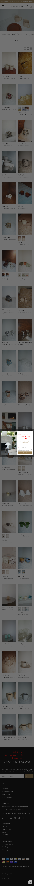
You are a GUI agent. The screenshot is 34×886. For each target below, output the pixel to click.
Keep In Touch (25, 452)
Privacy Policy (27, 450)
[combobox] (19, 447)
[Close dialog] (32, 432)
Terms (28, 450)
